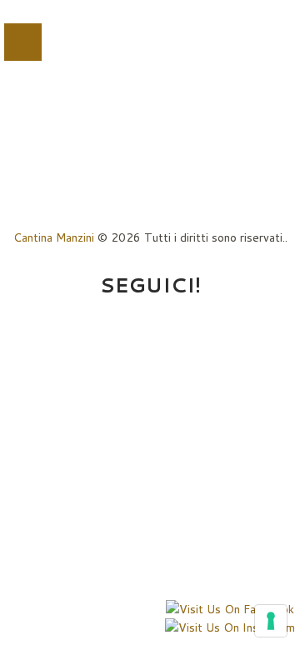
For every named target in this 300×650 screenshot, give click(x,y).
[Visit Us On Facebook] (229, 609)
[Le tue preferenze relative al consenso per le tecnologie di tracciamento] (271, 621)
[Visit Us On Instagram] (229, 627)
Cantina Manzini (53, 237)
